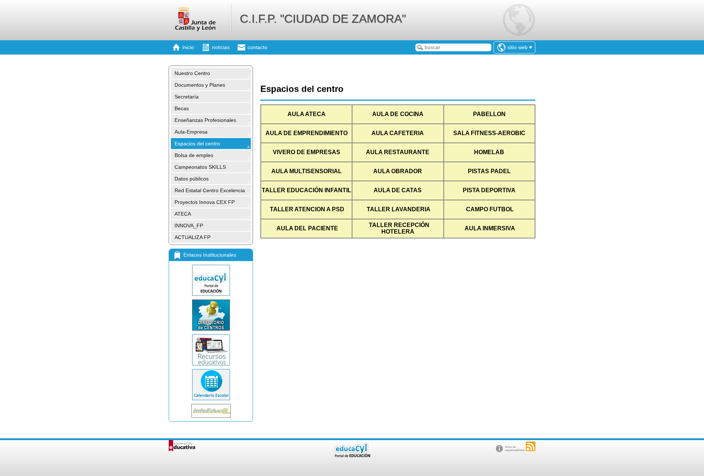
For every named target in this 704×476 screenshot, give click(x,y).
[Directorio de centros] (211, 315)
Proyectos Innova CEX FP (205, 202)
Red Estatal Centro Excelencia (210, 190)
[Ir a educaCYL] (352, 456)
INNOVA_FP (189, 225)
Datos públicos (192, 179)
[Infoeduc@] (211, 411)
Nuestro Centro (192, 73)
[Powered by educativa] (182, 445)
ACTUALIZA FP (192, 237)
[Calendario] (211, 384)
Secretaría (187, 97)
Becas (182, 108)
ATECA (183, 214)
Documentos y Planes (200, 85)
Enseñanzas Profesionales (205, 120)
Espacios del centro (197, 143)
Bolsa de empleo (194, 155)
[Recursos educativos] (211, 349)
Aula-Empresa (191, 132)
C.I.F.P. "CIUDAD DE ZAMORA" (323, 18)
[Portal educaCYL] (211, 280)
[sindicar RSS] (530, 446)
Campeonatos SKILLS (200, 167)
